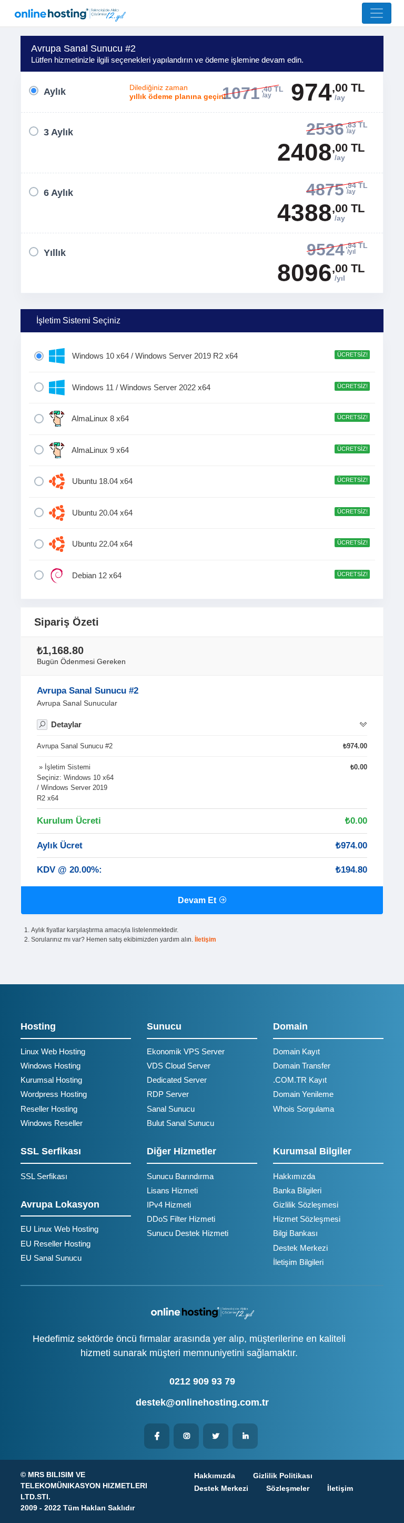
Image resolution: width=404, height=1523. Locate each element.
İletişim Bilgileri (298, 1262)
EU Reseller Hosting (55, 1243)
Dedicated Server (177, 1079)
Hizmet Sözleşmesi (306, 1218)
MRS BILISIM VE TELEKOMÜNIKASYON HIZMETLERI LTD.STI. (84, 1485)
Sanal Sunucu (171, 1108)
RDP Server (168, 1094)
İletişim (205, 939)
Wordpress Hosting (54, 1094)
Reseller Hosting (49, 1108)
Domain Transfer (301, 1065)
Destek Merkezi (300, 1247)
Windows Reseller (52, 1123)
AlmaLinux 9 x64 (219, 450)
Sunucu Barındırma (180, 1176)
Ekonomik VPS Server (186, 1051)
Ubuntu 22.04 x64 (219, 543)
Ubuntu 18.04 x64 (219, 481)
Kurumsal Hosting (51, 1079)
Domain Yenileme (303, 1094)
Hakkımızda (294, 1176)
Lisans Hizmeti (172, 1190)
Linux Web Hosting (53, 1051)
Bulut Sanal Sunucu (180, 1123)
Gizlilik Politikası (282, 1475)
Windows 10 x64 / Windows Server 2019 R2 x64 (219, 355)
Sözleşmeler (287, 1488)
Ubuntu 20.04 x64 (219, 512)
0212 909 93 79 (202, 1381)
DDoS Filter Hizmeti (181, 1218)
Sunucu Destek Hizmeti (187, 1233)
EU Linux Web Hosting (59, 1228)
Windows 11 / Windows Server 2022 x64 (219, 387)
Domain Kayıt (296, 1051)
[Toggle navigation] (376, 13)
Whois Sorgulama (303, 1108)
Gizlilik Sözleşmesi (305, 1204)
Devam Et (198, 900)
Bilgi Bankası (295, 1233)
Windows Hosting (50, 1065)
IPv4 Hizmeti (169, 1204)
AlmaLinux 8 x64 (219, 418)
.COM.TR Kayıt (300, 1079)
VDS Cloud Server (178, 1065)
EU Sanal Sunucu (51, 1257)
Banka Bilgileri (297, 1190)
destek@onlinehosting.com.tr (202, 1402)
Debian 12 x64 (219, 575)
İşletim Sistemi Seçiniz (78, 320)
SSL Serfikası (44, 1176)
